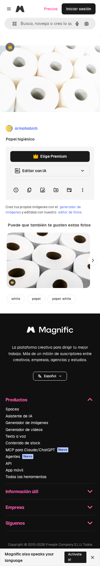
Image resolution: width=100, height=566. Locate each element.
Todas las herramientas (26, 476)
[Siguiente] (93, 260)
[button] (50, 376)
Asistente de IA (19, 416)
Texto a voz (16, 436)
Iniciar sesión (78, 8)
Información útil (22, 491)
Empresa (15, 507)
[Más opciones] (82, 189)
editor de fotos (69, 212)
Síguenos (15, 523)
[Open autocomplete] (12, 24)
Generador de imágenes (27, 422)
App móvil (14, 470)
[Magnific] (50, 331)
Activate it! (75, 557)
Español (50, 376)
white (15, 299)
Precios (51, 8)
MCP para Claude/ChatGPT (36, 449)
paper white (61, 299)
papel (36, 299)
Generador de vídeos (24, 429)
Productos (16, 399)
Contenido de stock (23, 442)
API (9, 463)
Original (35, 47)
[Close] (92, 557)
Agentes (19, 456)
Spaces (12, 409)
